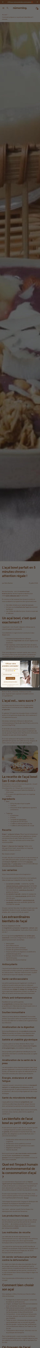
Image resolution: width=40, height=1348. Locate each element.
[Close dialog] (2, 661)
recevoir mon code (10, 678)
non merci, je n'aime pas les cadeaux (10, 681)
